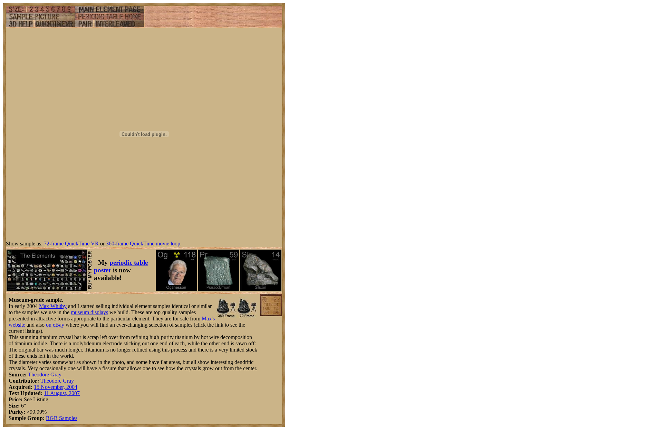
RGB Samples (61, 418)
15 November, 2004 (55, 387)
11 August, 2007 (62, 393)
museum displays (89, 312)
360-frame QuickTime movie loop (143, 243)
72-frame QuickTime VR (71, 243)
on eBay (55, 325)
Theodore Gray (44, 374)
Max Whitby (53, 306)
